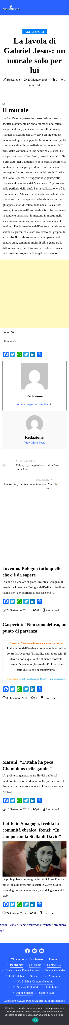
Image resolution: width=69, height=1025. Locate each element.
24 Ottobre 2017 (16, 913)
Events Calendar (55, 970)
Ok (35, 1020)
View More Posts (34, 442)
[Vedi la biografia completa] (51, 404)
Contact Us (54, 964)
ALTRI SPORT (35, 31)
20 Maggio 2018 (37, 79)
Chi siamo (35, 964)
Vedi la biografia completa (32, 404)
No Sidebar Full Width (26, 987)
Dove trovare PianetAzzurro (22, 970)
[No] (64, 1014)
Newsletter (36, 976)
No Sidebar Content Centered (35, 981)
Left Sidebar (16, 976)
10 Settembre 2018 (18, 809)
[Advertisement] (34, 294)
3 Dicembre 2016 (17, 698)
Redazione (13, 79)
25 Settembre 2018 (18, 610)
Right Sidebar (24, 992)
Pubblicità (52, 987)
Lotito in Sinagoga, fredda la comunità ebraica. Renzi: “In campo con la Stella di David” (32, 830)
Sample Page (46, 992)
